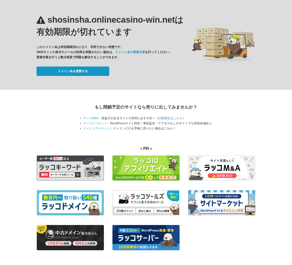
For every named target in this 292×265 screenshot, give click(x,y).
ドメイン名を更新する (73, 71)
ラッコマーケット (95, 123)
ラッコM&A (91, 118)
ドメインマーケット (96, 128)
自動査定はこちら (170, 118)
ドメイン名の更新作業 (130, 52)
